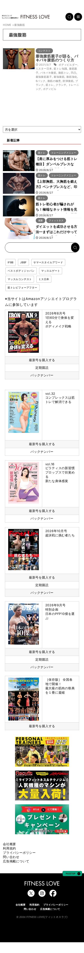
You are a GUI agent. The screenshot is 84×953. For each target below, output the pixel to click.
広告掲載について (16, 861)
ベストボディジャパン (21, 270)
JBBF (23, 262)
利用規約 (9, 848)
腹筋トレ (63, 72)
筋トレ (50, 84)
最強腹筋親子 (44, 76)
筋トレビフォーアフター (22, 287)
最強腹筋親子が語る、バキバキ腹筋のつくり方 (57, 58)
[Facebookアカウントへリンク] (52, 895)
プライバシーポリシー (19, 853)
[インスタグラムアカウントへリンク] (42, 895)
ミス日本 (43, 279)
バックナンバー (42, 375)
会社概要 (9, 844)
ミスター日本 (44, 68)
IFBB (10, 262)
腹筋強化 (71, 76)
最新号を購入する (42, 360)
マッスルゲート (50, 270)
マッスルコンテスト (20, 279)
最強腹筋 (59, 76)
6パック (41, 80)
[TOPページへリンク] (26, 17)
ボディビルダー (68, 64)
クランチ (61, 84)
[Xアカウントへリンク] (31, 895)
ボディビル (49, 88)
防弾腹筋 (68, 80)
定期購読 (41, 368)
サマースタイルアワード (48, 262)
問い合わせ (11, 857)
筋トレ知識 (60, 68)
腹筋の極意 (54, 80)
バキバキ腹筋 (48, 72)
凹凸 (73, 72)
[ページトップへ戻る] (72, 874)
